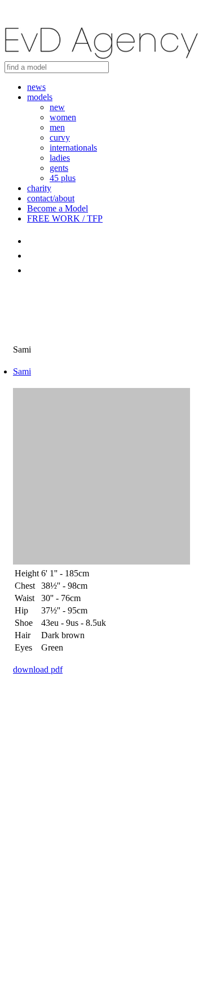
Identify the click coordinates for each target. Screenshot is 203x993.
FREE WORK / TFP (65, 218)
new (57, 107)
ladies (60, 158)
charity (39, 188)
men (57, 127)
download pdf (38, 669)
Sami (22, 371)
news (36, 87)
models (39, 97)
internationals (73, 147)
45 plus (63, 178)
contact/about (50, 198)
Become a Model (57, 208)
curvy (60, 137)
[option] (101, 477)
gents (59, 168)
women (63, 117)
